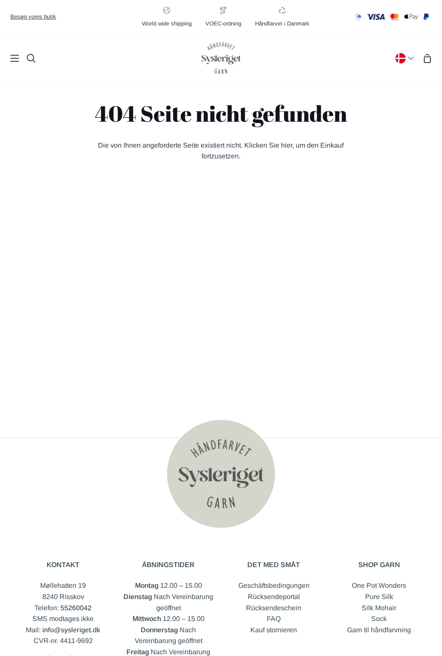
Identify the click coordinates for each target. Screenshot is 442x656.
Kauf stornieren (273, 630)
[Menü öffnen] (10, 58)
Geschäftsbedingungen (273, 585)
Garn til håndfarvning (379, 630)
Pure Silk (379, 596)
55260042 (76, 608)
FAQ (274, 618)
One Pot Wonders (379, 585)
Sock (379, 618)
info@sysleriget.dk (71, 630)
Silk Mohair (379, 608)
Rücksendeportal (274, 596)
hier (286, 145)
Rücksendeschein (273, 608)
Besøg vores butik (33, 16)
